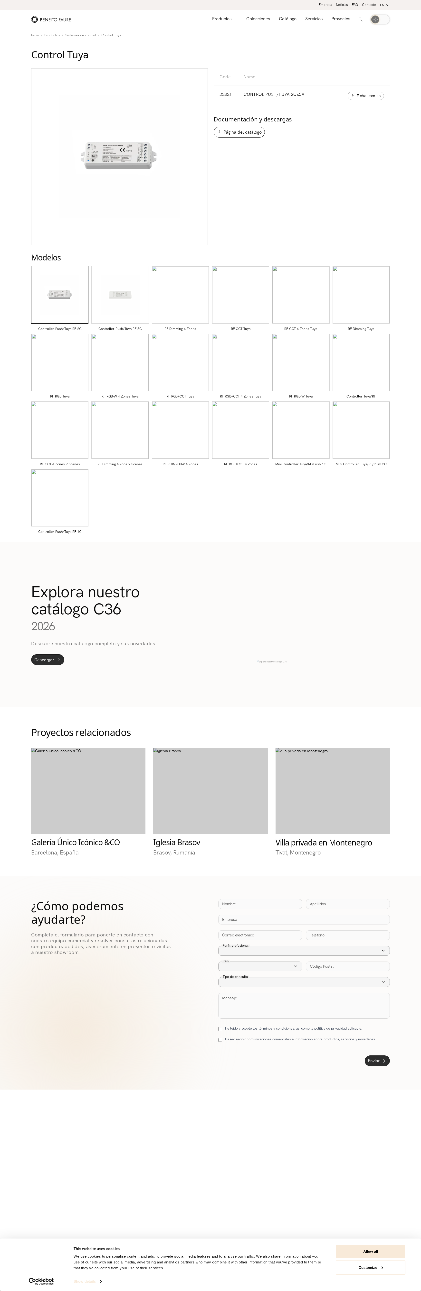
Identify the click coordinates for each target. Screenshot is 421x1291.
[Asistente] (360, 19)
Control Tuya (111, 35)
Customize (368, 1267)
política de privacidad (330, 1028)
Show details (85, 1281)
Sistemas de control (80, 35)
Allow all (370, 1251)
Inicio (35, 35)
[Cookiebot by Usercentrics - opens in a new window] (41, 1281)
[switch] (380, 19)
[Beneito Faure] (51, 19)
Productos (52, 35)
